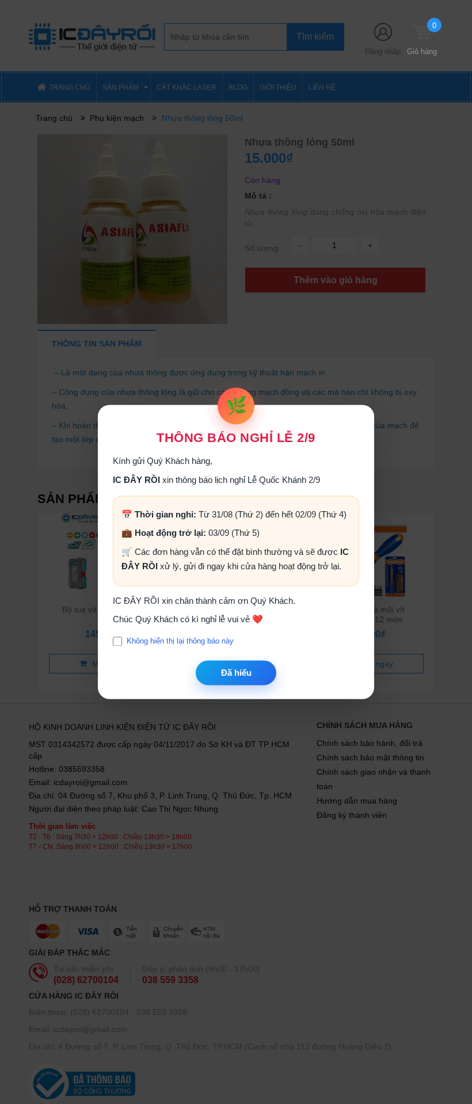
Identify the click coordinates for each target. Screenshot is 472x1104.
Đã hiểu (236, 672)
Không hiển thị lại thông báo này (180, 641)
